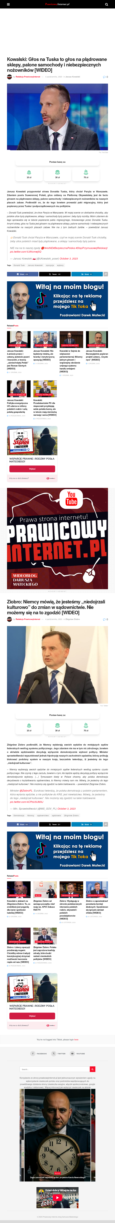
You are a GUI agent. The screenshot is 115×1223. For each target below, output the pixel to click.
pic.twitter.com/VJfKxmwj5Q (25, 251)
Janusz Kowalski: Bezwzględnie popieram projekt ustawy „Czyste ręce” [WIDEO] (97, 355)
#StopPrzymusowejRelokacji (91, 248)
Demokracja (19, 815)
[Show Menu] (8, 4)
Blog (38, 895)
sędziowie (56, 815)
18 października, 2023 (16, 416)
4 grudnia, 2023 (93, 363)
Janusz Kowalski (72, 76)
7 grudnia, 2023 (67, 375)
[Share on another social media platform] (106, 274)
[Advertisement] (57, 29)
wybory (60, 265)
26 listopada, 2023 (68, 922)
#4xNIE (49, 248)
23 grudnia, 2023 (14, 916)
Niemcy (30, 815)
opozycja (50, 265)
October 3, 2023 (69, 258)
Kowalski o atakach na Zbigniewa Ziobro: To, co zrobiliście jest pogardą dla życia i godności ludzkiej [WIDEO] (18, 906)
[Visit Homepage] (57, 4)
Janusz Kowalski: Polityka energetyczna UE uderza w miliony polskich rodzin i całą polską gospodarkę (17, 406)
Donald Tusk (19, 265)
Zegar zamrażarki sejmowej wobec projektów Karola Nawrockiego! (58, 1177)
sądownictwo (43, 815)
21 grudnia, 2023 (14, 372)
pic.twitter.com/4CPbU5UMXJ (26, 802)
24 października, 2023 (43, 963)
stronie (88, 1087)
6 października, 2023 (43, 419)
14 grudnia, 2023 (41, 914)
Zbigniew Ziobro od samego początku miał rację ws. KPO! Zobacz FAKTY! (44, 905)
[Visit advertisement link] (57, 300)
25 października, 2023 (16, 966)
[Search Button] (106, 4)
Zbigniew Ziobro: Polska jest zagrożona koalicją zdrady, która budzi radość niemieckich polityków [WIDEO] (44, 953)
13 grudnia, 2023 (41, 363)
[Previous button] (22, 1135)
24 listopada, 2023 (94, 916)
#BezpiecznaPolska (64, 248)
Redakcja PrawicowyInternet (28, 76)
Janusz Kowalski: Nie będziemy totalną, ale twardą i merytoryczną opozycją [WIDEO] (43, 355)
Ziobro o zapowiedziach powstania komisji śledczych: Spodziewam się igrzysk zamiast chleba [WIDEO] (97, 906)
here (76, 1039)
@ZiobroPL (26, 790)
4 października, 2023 (53, 76)
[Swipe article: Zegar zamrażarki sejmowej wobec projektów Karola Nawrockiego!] (57, 1135)
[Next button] (93, 1135)
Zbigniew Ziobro (72, 619)
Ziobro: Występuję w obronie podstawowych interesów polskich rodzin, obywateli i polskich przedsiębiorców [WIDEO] (71, 909)
